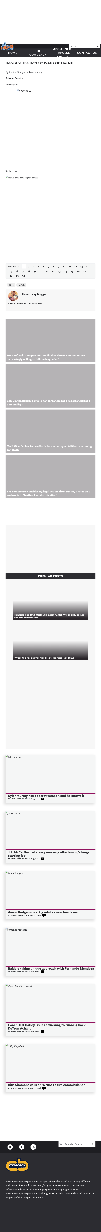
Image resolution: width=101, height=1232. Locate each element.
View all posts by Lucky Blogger (25, 303)
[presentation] (50, 774)
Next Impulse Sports (70, 1144)
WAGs (22, 285)
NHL (11, 285)
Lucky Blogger (17, 72)
